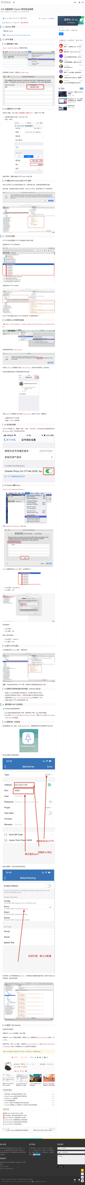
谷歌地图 (19, 1179)
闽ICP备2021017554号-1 (25, 1181)
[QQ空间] (42, 1057)
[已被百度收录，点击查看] (4, 22)
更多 (82, 88)
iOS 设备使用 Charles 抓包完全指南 (19, 11)
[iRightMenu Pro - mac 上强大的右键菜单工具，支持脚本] (63, 101)
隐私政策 (25, 1179)
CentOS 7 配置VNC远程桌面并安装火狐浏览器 (16, 1102)
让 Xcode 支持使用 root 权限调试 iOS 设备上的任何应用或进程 (20, 1105)
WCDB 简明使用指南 (9, 1100)
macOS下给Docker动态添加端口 (12, 1124)
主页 (23, 1071)
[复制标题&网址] (47, 1057)
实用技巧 (6, 11)
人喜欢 (15, 1057)
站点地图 (8, 1179)
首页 (2, 11)
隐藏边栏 (52, 18)
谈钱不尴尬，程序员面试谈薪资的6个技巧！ (15, 1094)
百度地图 (14, 1179)
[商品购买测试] (63, 108)
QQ (79, 1181)
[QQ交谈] (82, 1181)
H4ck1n (6, 18)
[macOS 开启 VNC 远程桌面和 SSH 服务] (22, 1078)
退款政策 (30, 1179)
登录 (61, 34)
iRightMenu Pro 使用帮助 (10, 1098)
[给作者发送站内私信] (26, 1071)
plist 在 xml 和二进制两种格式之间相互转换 (15, 1119)
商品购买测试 (71, 105)
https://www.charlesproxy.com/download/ (18, 35)
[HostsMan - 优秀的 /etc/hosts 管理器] (63, 94)
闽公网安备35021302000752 (40, 1181)
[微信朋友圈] (40, 1057)
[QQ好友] (37, 1057)
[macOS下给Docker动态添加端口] (36, 1078)
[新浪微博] (35, 1057)
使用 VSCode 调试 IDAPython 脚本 (13, 1113)
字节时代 (6, 2)
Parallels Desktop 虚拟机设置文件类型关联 (15, 1096)
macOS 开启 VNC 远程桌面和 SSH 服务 (14, 1117)
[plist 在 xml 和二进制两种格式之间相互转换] (49, 1078)
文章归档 (3, 1179)
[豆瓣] (44, 1057)
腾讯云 (74, 1181)
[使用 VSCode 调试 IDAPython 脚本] (8, 1078)
